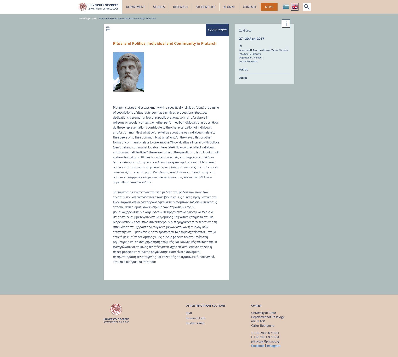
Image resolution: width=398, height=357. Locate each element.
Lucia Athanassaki (248, 61)
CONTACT (249, 7)
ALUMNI (229, 7)
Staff (189, 313)
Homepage (84, 18)
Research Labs (196, 318)
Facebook (258, 346)
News (94, 18)
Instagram (273, 346)
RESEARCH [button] (180, 7)
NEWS (269, 7)
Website (243, 77)
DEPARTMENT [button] (135, 7)
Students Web (195, 323)
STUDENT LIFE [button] (205, 7)
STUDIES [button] (159, 7)
